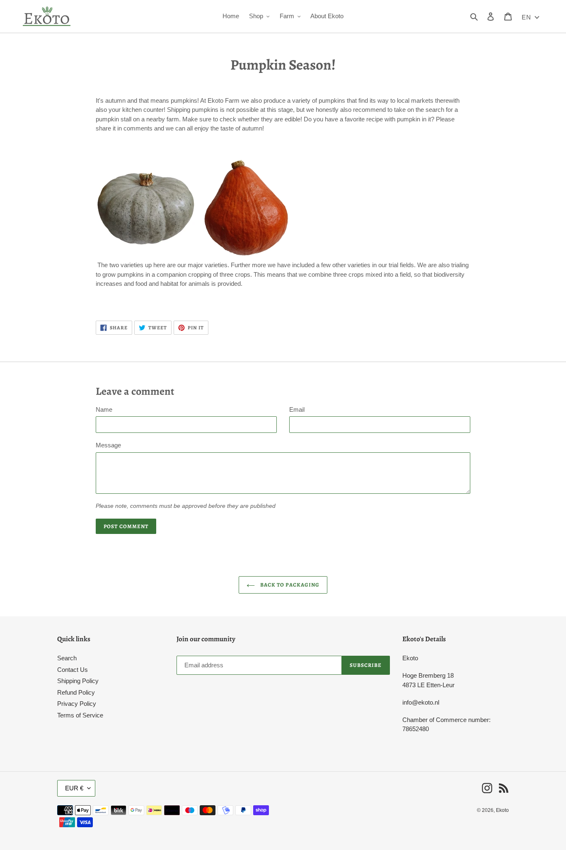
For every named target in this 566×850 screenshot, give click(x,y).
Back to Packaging (289, 584)
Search (67, 658)
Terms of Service (80, 715)
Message (108, 445)
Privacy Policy (76, 703)
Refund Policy (76, 692)
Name (104, 409)
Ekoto (502, 810)
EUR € (74, 788)
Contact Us (72, 669)
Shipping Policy (78, 680)
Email (297, 409)
